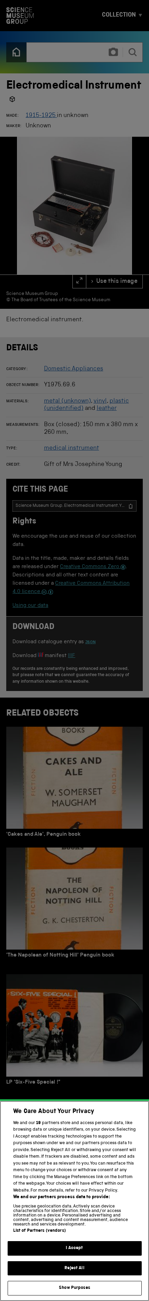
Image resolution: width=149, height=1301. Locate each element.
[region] (74, 1201)
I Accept (74, 1248)
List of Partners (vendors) (39, 1231)
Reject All (74, 1268)
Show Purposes (74, 1288)
